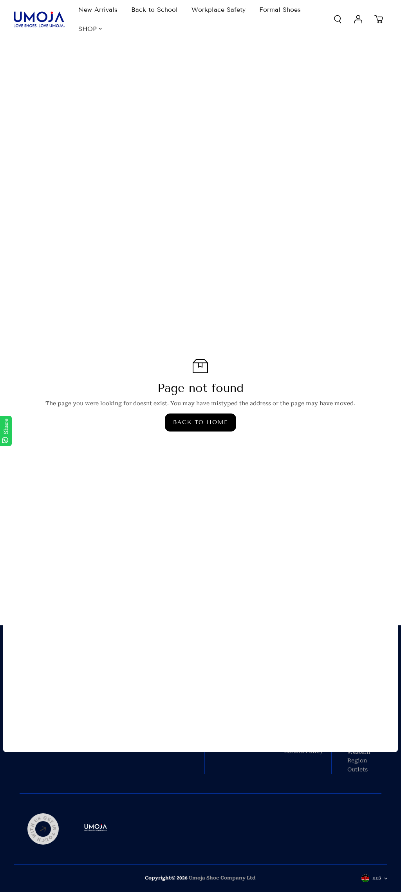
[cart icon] (378, 19)
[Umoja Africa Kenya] (39, 19)
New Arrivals (97, 9)
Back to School (154, 9)
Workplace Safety (218, 9)
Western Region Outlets (358, 761)
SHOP (87, 29)
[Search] (337, 19)
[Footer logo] (96, 829)
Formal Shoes (280, 9)
